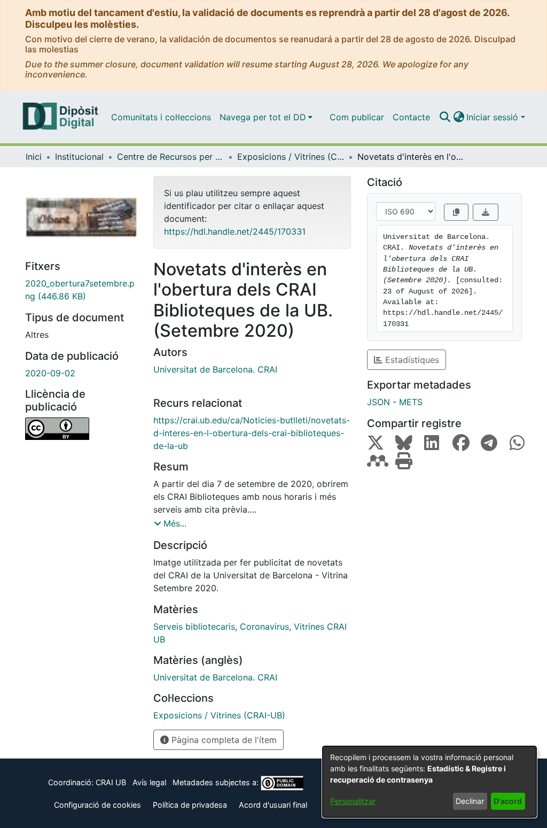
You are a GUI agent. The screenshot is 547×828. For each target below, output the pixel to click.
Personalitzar (353, 801)
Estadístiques (410, 359)
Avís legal (149, 782)
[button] (444, 117)
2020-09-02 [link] (50, 373)
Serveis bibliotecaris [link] (194, 626)
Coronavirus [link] (264, 626)
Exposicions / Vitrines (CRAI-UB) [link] (290, 156)
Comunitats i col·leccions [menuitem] (161, 117)
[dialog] (429, 781)
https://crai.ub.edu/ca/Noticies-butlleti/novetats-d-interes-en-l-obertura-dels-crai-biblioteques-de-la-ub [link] (251, 433)
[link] (81, 290)
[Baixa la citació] (485, 212)
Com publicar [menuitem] (357, 117)
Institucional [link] (79, 156)
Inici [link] (34, 156)
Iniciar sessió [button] (493, 117)
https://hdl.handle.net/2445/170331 (235, 231)
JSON (378, 402)
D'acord (508, 801)
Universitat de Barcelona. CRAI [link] (215, 369)
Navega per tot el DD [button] (263, 117)
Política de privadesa (190, 804)
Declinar (470, 801)
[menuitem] (266, 117)
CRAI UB (111, 782)
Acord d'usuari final (273, 804)
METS (411, 402)
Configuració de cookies (97, 804)
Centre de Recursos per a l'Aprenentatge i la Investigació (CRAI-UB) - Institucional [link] (170, 156)
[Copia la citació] (456, 212)
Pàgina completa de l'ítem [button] (223, 739)
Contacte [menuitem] (411, 117)
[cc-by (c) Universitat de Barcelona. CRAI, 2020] (81, 428)
